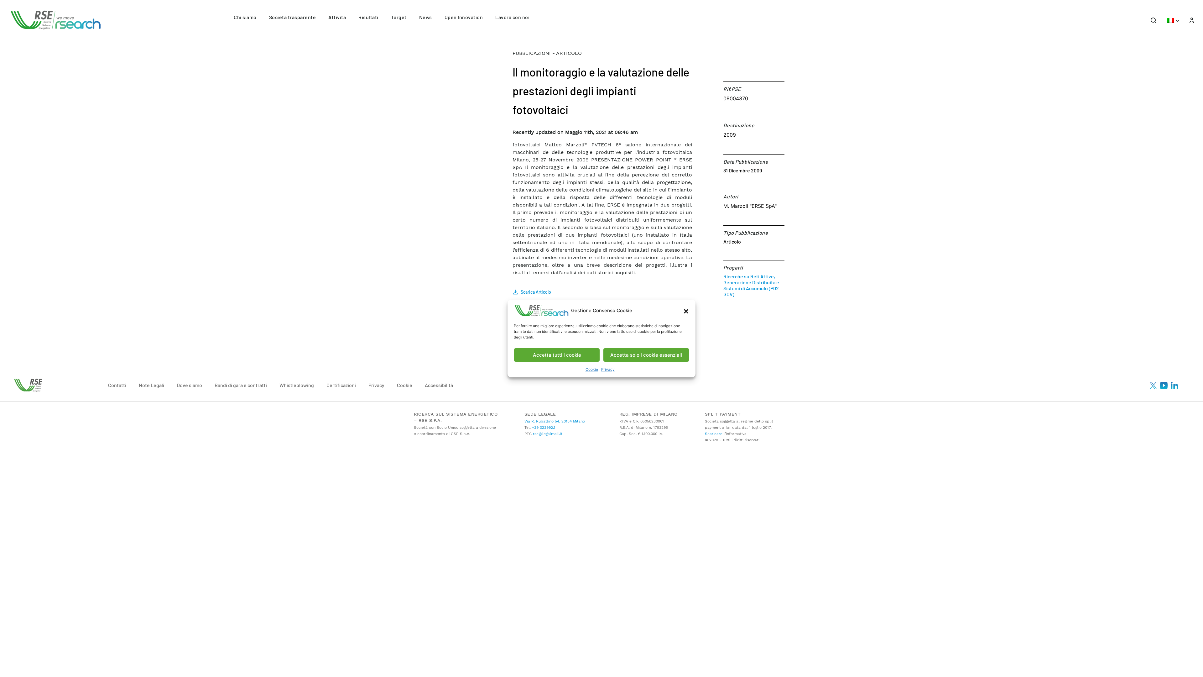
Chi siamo (245, 17)
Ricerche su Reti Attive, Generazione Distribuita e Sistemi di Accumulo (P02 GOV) (751, 285)
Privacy (608, 369)
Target (399, 17)
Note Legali (151, 385)
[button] (686, 310)
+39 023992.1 (543, 427)
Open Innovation (464, 17)
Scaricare (713, 434)
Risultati (368, 17)
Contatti (117, 385)
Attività (337, 17)
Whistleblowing (296, 385)
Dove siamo (189, 385)
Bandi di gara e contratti (241, 385)
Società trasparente (292, 17)
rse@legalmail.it (547, 434)
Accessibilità (439, 385)
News (425, 17)
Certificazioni (341, 385)
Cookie (592, 369)
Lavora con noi (512, 17)
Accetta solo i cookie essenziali (646, 355)
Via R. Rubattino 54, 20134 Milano (554, 421)
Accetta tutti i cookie (557, 355)
